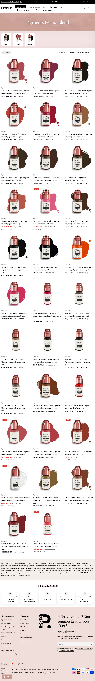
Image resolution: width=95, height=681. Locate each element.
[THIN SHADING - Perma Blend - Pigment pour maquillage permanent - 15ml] (15, 478)
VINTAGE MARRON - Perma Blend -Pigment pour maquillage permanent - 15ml (14, 546)
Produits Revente (26, 637)
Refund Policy (29, 672)
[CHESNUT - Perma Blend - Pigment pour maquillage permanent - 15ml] (79, 114)
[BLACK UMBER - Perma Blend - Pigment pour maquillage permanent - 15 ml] (79, 71)
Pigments (23, 620)
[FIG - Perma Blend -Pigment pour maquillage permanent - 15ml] (79, 158)
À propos (15, 669)
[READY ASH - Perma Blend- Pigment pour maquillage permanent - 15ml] (79, 293)
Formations (5, 640)
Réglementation (6, 643)
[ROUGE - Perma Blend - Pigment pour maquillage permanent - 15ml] (79, 432)
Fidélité (3, 636)
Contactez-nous (6, 647)
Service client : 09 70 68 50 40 (10, 2)
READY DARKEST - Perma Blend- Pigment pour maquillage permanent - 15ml (78, 362)
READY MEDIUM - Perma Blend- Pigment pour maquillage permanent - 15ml (14, 408)
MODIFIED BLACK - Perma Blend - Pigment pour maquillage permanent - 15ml (14, 269)
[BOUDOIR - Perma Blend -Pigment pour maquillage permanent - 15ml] (47, 114)
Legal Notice (52, 672)
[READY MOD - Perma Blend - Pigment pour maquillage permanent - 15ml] (47, 385)
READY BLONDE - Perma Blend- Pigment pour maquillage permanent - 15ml (14, 362)
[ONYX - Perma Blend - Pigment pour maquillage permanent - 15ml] (47, 247)
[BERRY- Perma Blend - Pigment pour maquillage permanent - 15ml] (47, 71)
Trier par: (73, 52)
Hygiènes (23, 630)
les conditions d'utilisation (84, 648)
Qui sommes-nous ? (7, 620)
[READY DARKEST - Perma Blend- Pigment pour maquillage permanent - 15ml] (79, 339)
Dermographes (25, 623)
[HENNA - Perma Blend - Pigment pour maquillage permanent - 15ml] (15, 201)
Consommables (25, 641)
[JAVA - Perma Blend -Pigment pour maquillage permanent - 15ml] (79, 201)
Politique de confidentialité (51, 669)
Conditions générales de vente (30, 669)
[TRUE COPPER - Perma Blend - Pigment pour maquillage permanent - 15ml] (79, 478)
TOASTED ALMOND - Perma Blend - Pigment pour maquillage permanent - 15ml (46, 500)
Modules (23, 627)
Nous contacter (17, 672)
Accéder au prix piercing (9, 654)
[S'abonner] (91, 644)
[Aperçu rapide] (27, 60)
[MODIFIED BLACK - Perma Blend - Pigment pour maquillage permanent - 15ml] (15, 247)
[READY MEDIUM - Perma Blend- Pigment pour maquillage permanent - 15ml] (15, 385)
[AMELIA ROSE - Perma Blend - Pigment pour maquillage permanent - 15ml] (15, 71)
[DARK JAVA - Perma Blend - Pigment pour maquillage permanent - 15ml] (47, 158)
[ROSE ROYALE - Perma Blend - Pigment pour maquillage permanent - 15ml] (15, 432)
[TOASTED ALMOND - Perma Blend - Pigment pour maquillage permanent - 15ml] (47, 478)
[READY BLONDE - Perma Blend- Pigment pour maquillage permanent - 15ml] (15, 339)
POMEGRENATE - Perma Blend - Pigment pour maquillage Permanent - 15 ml (47, 315)
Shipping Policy (41, 672)
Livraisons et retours (8, 633)
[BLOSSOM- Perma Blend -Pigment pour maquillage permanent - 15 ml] (15, 114)
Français (89, 2)
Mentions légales (6, 623)
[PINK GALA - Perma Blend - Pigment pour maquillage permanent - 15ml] (15, 293)
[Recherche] (84, 8)
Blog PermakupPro (7, 650)
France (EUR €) (18, 664)
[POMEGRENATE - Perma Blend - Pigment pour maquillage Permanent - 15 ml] (47, 293)
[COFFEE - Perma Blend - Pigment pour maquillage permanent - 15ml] (15, 158)
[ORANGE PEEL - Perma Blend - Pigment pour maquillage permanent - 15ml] (79, 247)
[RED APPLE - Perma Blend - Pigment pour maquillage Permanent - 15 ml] (79, 385)
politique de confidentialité (66, 650)
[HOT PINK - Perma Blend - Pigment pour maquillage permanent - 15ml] (47, 201)
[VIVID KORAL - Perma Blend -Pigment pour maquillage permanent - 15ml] (47, 524)
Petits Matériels (25, 634)
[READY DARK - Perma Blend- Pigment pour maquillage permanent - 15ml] (47, 339)
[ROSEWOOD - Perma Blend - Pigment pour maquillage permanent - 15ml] (47, 432)
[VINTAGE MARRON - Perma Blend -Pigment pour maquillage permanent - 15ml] (15, 524)
